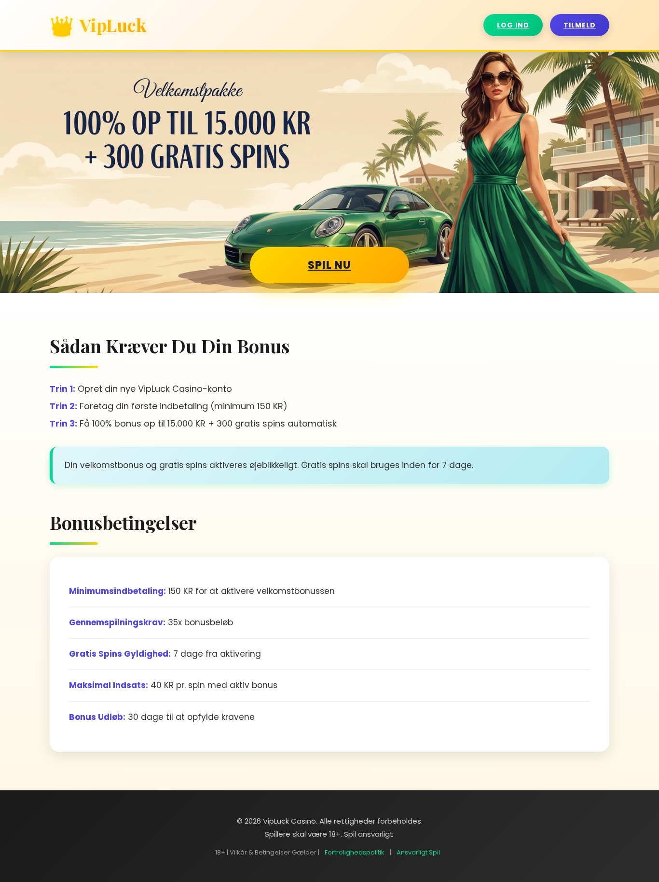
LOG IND (513, 25)
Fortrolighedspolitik (354, 852)
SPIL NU (329, 265)
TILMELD (579, 25)
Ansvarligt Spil (418, 852)
